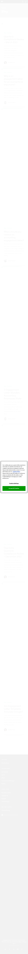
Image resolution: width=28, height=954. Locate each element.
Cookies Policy (16, 471)
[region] (14, 477)
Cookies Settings (14, 483)
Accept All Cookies (14, 488)
